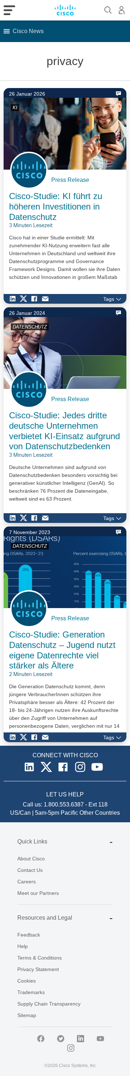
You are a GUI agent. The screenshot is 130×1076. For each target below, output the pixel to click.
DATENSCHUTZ (30, 327)
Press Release (70, 180)
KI (15, 107)
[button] (28, 31)
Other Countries (99, 813)
